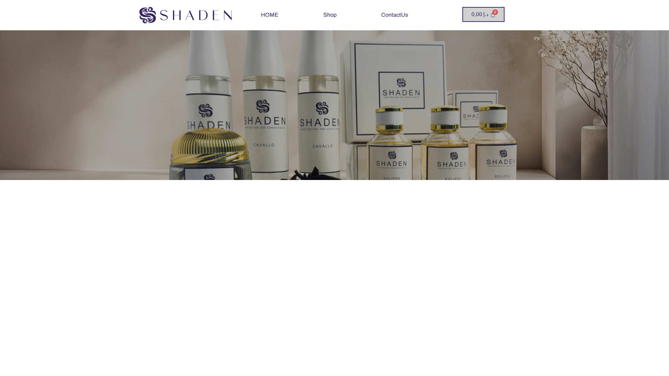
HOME (269, 15)
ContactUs (394, 15)
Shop (330, 15)
